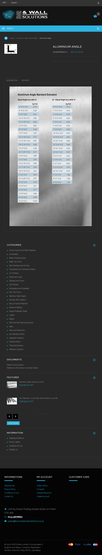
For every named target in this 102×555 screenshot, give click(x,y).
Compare (40, 489)
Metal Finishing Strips (17, 258)
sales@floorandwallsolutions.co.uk (26, 521)
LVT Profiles (13, 273)
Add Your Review (76, 52)
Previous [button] (9, 416)
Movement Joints (15, 277)
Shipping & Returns (16, 438)
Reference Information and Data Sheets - (23, 368)
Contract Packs (14, 342)
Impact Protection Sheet (18, 311)
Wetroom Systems (16, 349)
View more (13, 423)
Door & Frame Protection (18, 304)
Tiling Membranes (16, 346)
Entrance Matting (15, 307)
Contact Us (13, 450)
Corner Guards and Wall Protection (22, 250)
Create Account (43, 496)
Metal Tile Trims (15, 262)
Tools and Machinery (17, 330)
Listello (12, 315)
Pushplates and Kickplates (19, 288)
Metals (12, 38)
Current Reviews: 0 (60, 52)
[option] (51, 388)
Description (11, 80)
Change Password (44, 493)
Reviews (25, 80)
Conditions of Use (16, 446)
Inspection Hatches (16, 338)
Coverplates (13, 254)
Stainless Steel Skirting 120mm (31, 382)
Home (6, 38)
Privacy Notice (14, 442)
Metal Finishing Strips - (16, 365)
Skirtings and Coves (16, 281)
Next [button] (15, 416)
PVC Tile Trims (15, 292)
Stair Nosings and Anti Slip (19, 266)
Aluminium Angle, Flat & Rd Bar (27, 38)
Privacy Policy (10, 489)
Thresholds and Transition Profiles (22, 269)
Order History (42, 486)
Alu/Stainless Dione (16, 334)
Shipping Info (9, 486)
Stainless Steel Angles (17, 296)
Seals (11, 326)
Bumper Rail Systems (17, 300)
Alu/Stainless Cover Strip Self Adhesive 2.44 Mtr (38, 398)
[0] (95, 17)
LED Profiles (13, 285)
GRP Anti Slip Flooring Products (21, 323)
